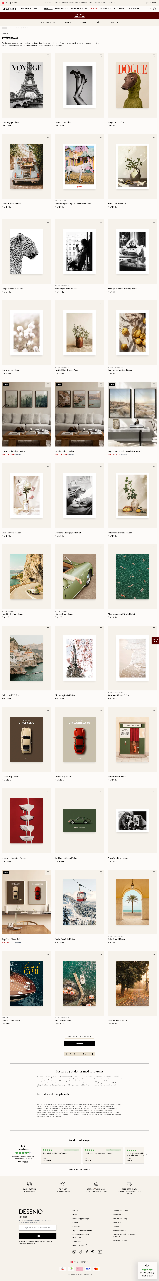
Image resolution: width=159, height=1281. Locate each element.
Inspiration (119, 9)
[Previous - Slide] (38, 1155)
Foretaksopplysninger (81, 1219)
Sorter (113, 22)
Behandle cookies (120, 1240)
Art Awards (77, 1241)
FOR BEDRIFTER (133, 9)
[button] (147, 1270)
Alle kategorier (47, 22)
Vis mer (79, 1043)
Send (38, 1236)
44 (88, 1054)
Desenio (86, 1274)
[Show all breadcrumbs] (4, 28)
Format (83, 22)
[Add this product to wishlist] (48, 55)
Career (75, 1223)
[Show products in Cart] (154, 9)
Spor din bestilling (120, 1219)
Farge (67, 22)
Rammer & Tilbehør (79, 9)
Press (75, 1215)
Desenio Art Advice (120, 1211)
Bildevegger (105, 9)
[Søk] (144, 9)
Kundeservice (118, 1215)
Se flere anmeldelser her (79, 1169)
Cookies (116, 1227)
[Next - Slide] (147, 1155)
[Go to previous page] (66, 1054)
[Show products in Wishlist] (149, 9)
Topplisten (26, 9)
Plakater (48, 9)
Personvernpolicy (33, 1241)
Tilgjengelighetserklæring (82, 1231)
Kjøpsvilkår (117, 1223)
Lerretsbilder (61, 9)
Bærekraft (76, 1227)
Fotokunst (28, 28)
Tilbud (94, 9)
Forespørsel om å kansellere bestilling (124, 1235)
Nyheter (38, 9)
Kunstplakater (15, 28)
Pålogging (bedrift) (80, 1245)
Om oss (75, 1211)
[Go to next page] (93, 1054)
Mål (98, 22)
